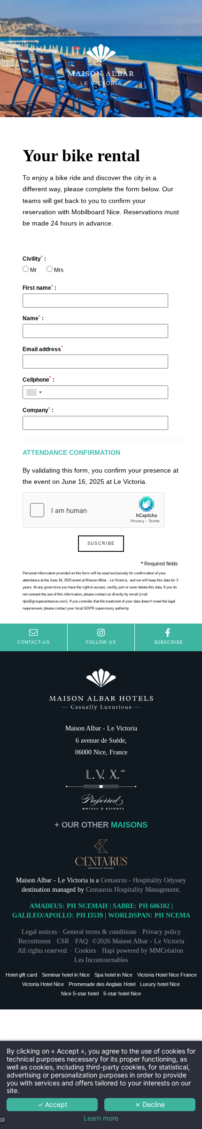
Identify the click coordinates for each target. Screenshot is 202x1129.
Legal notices (39, 931)
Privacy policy (161, 931)
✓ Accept (52, 1104)
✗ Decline (150, 1104)
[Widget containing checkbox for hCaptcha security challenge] (93, 510)
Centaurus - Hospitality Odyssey (143, 880)
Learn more (101, 1118)
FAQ (81, 941)
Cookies (85, 950)
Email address (43, 349)
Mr (33, 270)
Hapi (108, 950)
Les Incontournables (101, 959)
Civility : (34, 258)
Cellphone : (38, 379)
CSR (63, 941)
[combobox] (34, 392)
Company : (38, 410)
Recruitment (34, 941)
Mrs (58, 270)
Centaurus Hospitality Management (132, 889)
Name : (33, 318)
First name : (39, 287)
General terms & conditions (99, 931)
